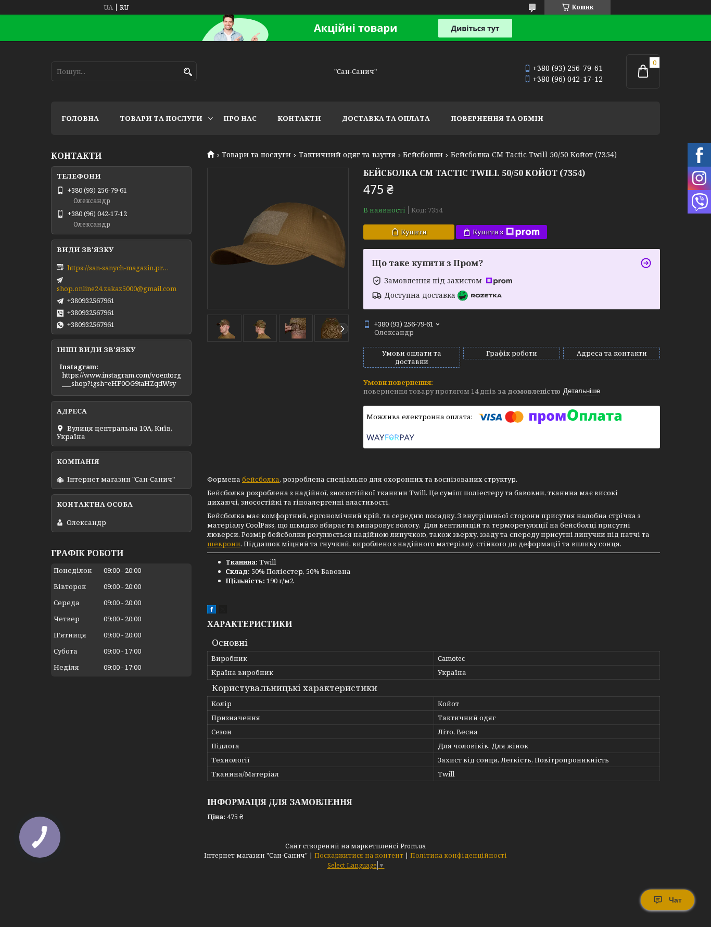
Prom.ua (413, 846)
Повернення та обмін (497, 118)
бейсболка (261, 479)
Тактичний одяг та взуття (347, 155)
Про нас (240, 118)
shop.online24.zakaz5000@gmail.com (116, 288)
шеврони (223, 543)
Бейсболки (423, 155)
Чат (675, 900)
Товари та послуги (161, 118)
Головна (80, 118)
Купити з (488, 231)
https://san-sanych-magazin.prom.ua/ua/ (119, 268)
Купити (414, 231)
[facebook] (211, 611)
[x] (223, 611)
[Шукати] (188, 72)
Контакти (299, 118)
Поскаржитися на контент (358, 855)
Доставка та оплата (386, 118)
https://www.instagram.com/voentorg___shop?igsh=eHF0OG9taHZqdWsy (121, 379)
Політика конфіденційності (458, 855)
